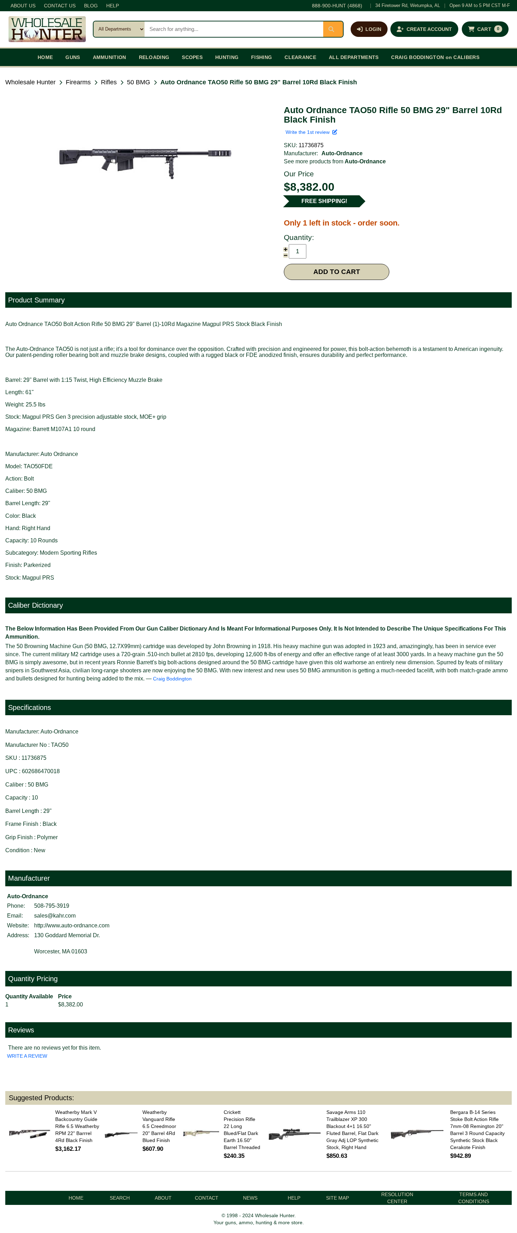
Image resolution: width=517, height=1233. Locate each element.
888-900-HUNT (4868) (337, 5)
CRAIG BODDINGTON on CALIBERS (435, 57)
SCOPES (192, 57)
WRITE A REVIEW (27, 1056)
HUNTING (226, 57)
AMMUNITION (109, 57)
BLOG (91, 5)
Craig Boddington (172, 678)
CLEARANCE (300, 57)
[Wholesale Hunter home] (47, 29)
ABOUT (163, 1198)
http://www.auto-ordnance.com (71, 925)
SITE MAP (337, 1198)
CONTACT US (60, 5)
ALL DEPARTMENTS (354, 57)
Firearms (78, 82)
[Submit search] (333, 29)
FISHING (261, 57)
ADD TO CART (336, 271)
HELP (112, 5)
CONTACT (206, 1198)
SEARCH (120, 1198)
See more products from (335, 161)
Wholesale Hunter (30, 82)
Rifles (109, 82)
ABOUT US (23, 5)
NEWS (250, 1198)
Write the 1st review (309, 132)
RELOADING (154, 57)
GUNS (72, 57)
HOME (45, 57)
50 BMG (138, 82)
